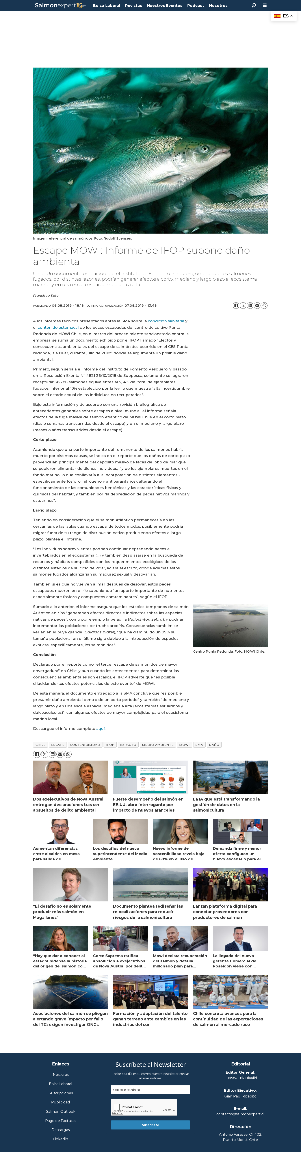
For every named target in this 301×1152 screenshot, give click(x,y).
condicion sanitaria (166, 321)
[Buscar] (253, 5)
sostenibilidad (85, 744)
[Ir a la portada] (60, 5)
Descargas (61, 1130)
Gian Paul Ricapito (240, 1096)
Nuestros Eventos (164, 5)
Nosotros (218, 5)
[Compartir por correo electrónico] (257, 305)
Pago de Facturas (60, 1121)
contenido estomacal (58, 327)
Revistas (133, 5)
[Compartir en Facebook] (236, 305)
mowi (184, 744)
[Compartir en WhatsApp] (264, 305)
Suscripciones (61, 1093)
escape (57, 744)
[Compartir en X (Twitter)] (243, 305)
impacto (128, 744)
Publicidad (60, 1102)
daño (214, 744)
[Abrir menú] (265, 5)
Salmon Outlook (60, 1111)
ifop (110, 744)
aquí (100, 728)
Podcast (195, 5)
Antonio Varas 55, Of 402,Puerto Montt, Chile (240, 1137)
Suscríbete (150, 1125)
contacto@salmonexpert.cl (240, 1114)
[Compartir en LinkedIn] (250, 305)
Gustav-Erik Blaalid (240, 1078)
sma (199, 744)
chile (40, 744)
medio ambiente (157, 744)
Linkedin (60, 1139)
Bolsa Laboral (106, 5)
